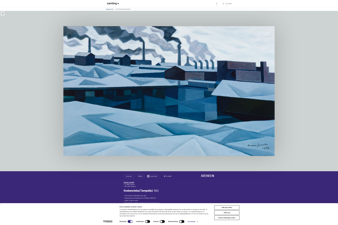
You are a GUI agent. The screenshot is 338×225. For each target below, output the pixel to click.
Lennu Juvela (129, 182)
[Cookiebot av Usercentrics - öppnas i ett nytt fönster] (108, 221)
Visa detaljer (191, 221)
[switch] (147, 221)
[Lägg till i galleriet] (3, 13)
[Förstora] (169, 91)
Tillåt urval (227, 212)
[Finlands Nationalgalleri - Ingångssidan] (112, 3)
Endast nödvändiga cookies (226, 217)
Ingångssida (109, 9)
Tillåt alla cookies (227, 207)
